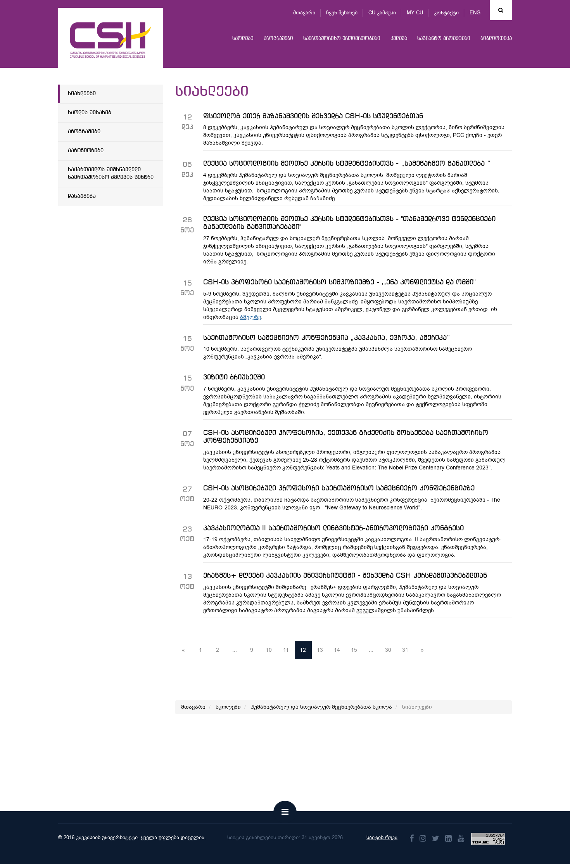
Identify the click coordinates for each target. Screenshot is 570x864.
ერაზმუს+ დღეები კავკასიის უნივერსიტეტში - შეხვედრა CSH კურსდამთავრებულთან (345, 575)
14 (337, 650)
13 (320, 650)
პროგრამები (278, 38)
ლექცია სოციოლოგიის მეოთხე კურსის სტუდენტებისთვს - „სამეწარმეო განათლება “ (347, 163)
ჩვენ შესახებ (342, 12)
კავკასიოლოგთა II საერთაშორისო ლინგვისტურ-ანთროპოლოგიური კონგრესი (333, 528)
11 (286, 650)
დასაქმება (82, 196)
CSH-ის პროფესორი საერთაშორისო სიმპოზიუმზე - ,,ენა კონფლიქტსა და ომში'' (339, 282)
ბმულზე (250, 317)
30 (388, 650)
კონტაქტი (446, 12)
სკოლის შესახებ (89, 112)
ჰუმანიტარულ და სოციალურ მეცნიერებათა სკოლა (321, 707)
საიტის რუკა (381, 837)
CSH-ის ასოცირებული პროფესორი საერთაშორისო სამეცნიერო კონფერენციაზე (339, 488)
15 (354, 650)
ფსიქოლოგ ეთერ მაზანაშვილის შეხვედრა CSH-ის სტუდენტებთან (313, 116)
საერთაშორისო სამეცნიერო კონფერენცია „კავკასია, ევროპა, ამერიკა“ (326, 337)
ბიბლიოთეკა (496, 38)
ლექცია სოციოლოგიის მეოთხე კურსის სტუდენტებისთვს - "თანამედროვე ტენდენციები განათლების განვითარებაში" (349, 223)
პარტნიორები (86, 150)
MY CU (415, 12)
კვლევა (398, 38)
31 (405, 650)
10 (269, 650)
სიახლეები (82, 93)
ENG (475, 12)
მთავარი (304, 12)
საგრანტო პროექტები (443, 38)
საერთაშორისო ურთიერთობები (341, 38)
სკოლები (243, 38)
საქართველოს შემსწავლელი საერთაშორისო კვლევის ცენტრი (111, 173)
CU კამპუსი (382, 12)
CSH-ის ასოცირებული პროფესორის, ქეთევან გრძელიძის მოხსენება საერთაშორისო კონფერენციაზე (345, 436)
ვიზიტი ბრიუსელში (234, 377)
